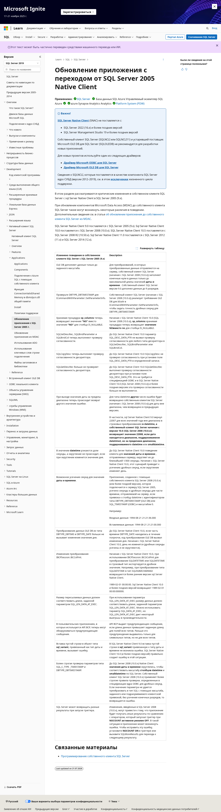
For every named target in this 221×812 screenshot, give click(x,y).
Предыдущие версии (47, 809)
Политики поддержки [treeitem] (26, 313)
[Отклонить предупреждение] (214, 6)
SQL (68, 59)
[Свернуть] (40, 56)
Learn (58, 59)
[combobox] (22, 63)
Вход (214, 28)
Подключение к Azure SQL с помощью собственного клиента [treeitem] (26, 279)
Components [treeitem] (21, 269)
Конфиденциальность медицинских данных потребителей (164, 809)
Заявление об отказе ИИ (17, 809)
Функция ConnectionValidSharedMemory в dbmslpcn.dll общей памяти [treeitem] (27, 295)
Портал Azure (175, 37)
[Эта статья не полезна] (186, 69)
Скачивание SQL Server (201, 37)
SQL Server (80, 59)
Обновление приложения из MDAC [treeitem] (26, 334)
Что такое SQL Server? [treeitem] (21, 108)
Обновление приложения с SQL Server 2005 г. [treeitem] (25, 322)
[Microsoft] (6, 28)
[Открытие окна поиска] (207, 28)
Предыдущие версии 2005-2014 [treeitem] (21, 94)
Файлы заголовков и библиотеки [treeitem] (25, 364)
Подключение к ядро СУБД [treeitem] (24, 123)
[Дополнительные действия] (163, 59)
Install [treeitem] (17, 307)
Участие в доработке (85, 809)
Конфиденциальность (113, 809)
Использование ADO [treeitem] (25, 342)
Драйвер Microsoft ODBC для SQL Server (90, 163)
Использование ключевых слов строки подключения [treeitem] (26, 352)
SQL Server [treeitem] (12, 76)
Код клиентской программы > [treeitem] (24, 177)
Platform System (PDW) (130, 103)
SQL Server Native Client (73, 120)
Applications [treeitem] (21, 263)
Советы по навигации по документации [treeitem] (20, 84)
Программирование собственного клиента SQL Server (95, 756)
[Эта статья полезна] (182, 69)
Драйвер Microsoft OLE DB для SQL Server (91, 167)
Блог (64, 809)
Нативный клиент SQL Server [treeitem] (24, 238)
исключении (119, 179)
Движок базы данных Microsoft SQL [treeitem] (21, 116)
